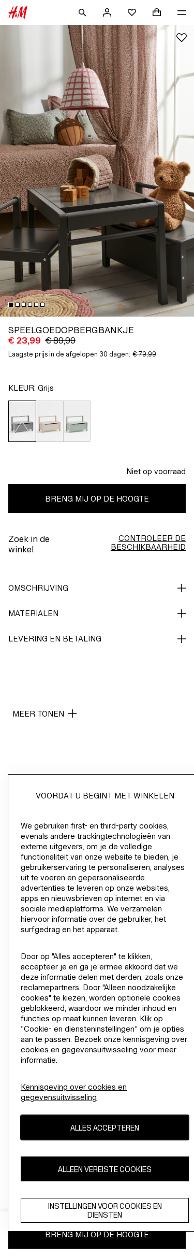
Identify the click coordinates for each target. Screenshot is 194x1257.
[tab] (10, 304)
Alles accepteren (104, 1127)
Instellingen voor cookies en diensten (105, 1210)
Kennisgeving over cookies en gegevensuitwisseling (74, 1092)
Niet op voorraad (156, 471)
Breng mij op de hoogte (97, 498)
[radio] (22, 421)
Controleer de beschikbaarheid (148, 542)
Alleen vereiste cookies (105, 1169)
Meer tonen (38, 713)
